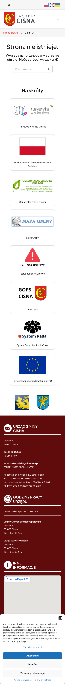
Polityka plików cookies (23, 680)
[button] (60, 618)
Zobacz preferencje (32, 673)
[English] (52, 5)
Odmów (32, 664)
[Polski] (47, 5)
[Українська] (58, 5)
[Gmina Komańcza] (43, 402)
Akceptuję (32, 655)
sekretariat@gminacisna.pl (24, 463)
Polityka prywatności (42, 680)
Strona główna (10, 32)
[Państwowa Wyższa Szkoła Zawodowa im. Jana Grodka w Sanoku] (22, 402)
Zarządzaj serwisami (32, 647)
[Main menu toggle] (58, 19)
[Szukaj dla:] (33, 69)
